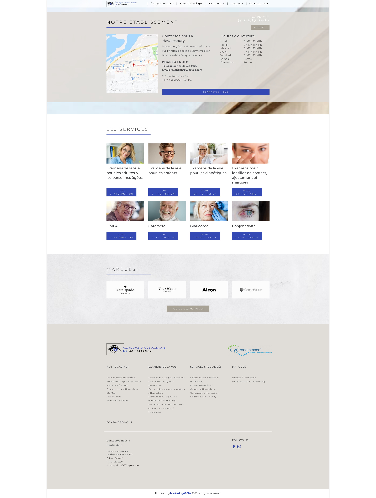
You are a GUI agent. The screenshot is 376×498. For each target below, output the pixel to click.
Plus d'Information (121, 192)
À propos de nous (161, 3)
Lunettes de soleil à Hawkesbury (248, 381)
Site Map (111, 393)
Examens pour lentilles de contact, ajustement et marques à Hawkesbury (166, 408)
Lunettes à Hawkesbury (244, 377)
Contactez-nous (258, 3)
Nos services (215, 3)
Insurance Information (117, 385)
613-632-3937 (180, 62)
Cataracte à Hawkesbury (202, 389)
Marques (235, 3)
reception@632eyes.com (186, 70)
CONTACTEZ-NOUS (119, 422)
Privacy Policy (113, 396)
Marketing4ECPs (180, 493)
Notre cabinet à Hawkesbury (121, 377)
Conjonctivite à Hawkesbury (204, 393)
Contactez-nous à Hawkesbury (122, 389)
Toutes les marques (188, 308)
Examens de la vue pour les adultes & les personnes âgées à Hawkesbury (166, 381)
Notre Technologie (191, 3)
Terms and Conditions (117, 400)
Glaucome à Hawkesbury (203, 396)
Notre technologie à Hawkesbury (123, 381)
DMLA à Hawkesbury (201, 385)
